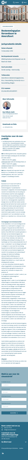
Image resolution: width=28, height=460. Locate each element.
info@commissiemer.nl (10, 429)
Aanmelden (13, 413)
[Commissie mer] (4, 2)
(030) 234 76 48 (12, 117)
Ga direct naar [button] (6, 442)
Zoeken (16, 2)
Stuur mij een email (14, 116)
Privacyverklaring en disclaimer (9, 448)
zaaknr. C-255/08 (13, 349)
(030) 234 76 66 (8, 427)
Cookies (21, 448)
